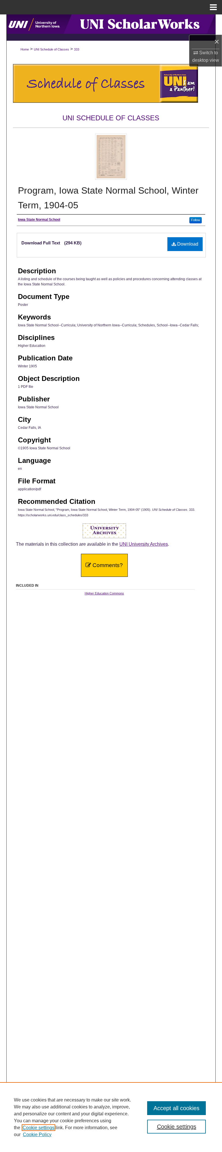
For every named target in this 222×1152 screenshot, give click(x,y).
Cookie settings (38, 1127)
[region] (111, 1117)
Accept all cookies (176, 1108)
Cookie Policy (37, 1134)
